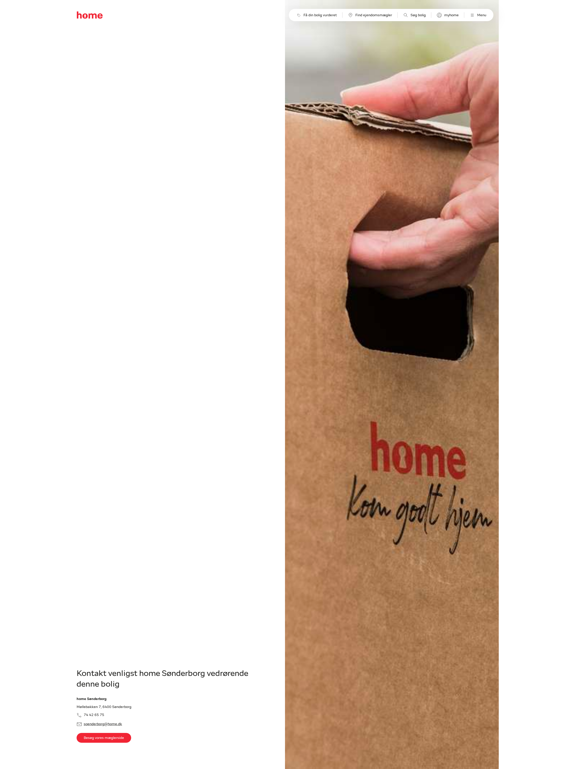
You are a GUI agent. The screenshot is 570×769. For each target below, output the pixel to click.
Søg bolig (418, 15)
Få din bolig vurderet (320, 15)
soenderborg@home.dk (103, 724)
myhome (451, 15)
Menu (481, 15)
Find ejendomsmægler (373, 15)
